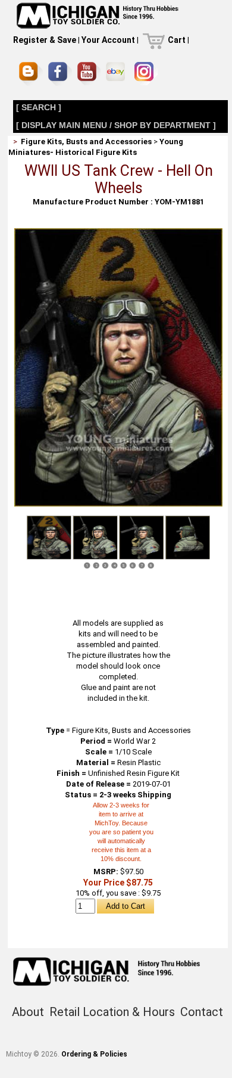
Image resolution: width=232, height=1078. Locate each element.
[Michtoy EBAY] (117, 73)
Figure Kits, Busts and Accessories (86, 141)
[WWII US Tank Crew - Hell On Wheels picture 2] (95, 538)
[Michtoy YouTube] (89, 73)
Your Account (108, 40)
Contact (201, 1012)
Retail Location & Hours (112, 1012)
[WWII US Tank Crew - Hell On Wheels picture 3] (141, 538)
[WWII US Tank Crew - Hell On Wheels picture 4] (187, 538)
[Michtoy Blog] (31, 74)
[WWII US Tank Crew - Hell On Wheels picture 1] (118, 232)
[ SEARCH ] (38, 107)
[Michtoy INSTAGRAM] (146, 73)
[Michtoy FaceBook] (60, 74)
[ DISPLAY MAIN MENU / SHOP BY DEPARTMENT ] (116, 125)
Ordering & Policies (94, 1054)
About (28, 1012)
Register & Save (44, 40)
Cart (177, 40)
